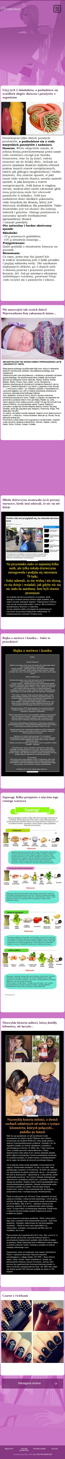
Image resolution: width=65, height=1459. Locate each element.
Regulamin (9, 1449)
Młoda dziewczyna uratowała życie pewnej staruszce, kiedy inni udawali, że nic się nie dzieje (31, 503)
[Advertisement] (32, 56)
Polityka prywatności (24, 1449)
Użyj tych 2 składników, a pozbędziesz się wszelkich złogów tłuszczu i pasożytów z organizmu (30, 93)
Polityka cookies (39, 1449)
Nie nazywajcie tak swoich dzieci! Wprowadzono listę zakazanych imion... (29, 311)
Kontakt (54, 1449)
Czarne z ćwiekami (15, 1295)
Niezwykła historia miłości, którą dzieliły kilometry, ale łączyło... (29, 1024)
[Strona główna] (14, 11)
